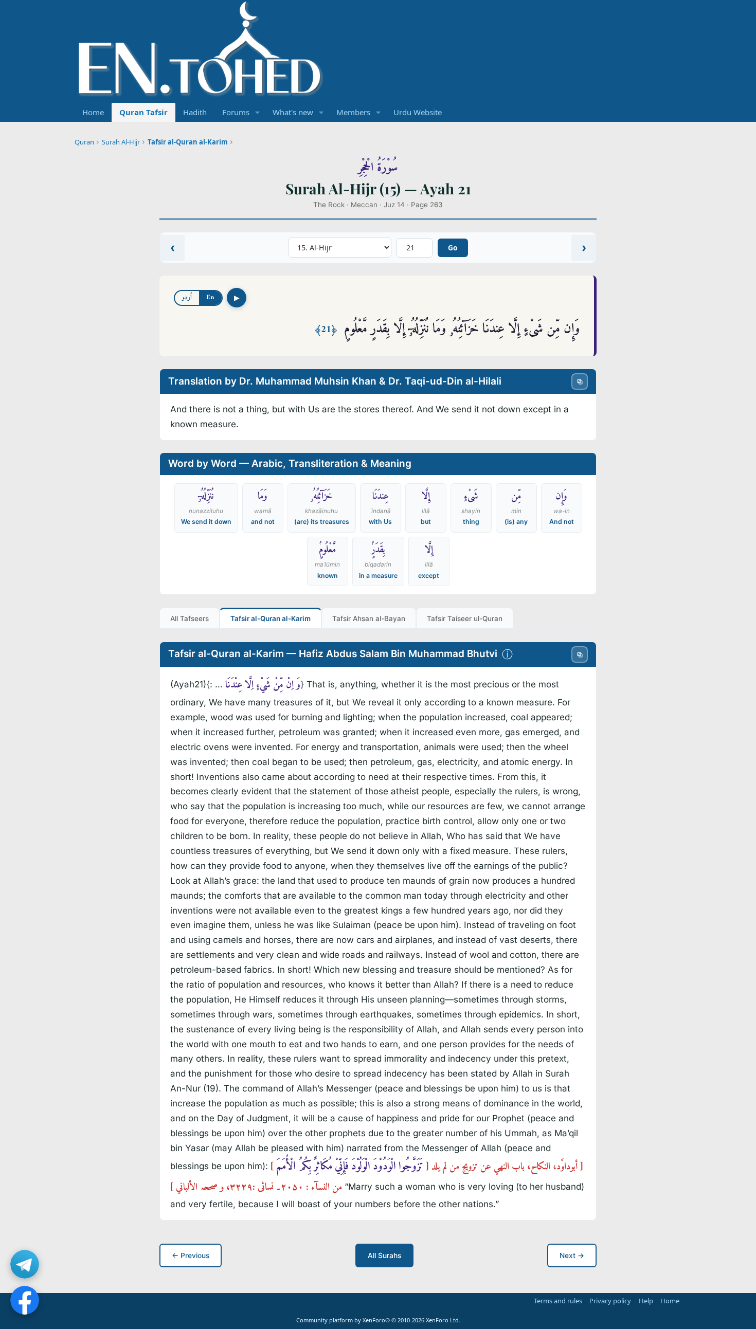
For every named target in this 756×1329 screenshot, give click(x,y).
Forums (235, 112)
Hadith (195, 112)
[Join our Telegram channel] (24, 1264)
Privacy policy (610, 1300)
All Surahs (384, 1255)
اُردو (187, 297)
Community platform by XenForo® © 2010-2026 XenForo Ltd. (378, 1320)
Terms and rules (558, 1300)
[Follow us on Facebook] (24, 1300)
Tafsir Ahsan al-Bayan (368, 618)
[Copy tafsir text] (579, 654)
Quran (84, 142)
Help (646, 1300)
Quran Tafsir (143, 112)
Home (93, 112)
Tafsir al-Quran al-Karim (188, 142)
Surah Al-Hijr (121, 142)
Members (353, 112)
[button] (257, 112)
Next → (572, 1255)
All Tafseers (189, 618)
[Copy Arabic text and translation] (579, 381)
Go (453, 247)
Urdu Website (417, 112)
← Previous (190, 1255)
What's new (293, 112)
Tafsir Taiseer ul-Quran (464, 618)
